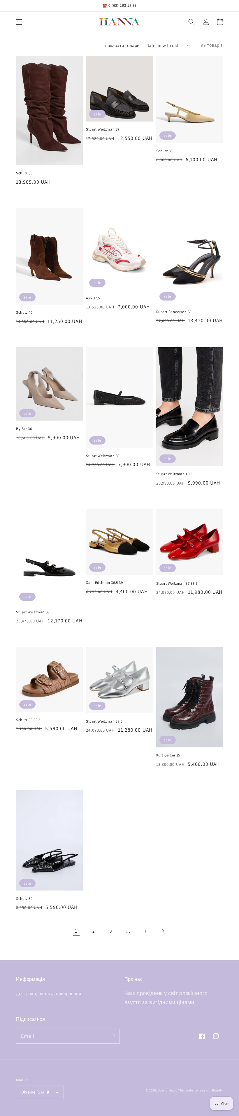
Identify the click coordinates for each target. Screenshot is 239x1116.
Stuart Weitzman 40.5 (174, 473)
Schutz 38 (24, 173)
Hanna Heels (167, 1090)
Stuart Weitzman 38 (33, 612)
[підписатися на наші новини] (112, 1036)
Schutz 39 (24, 898)
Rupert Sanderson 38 (173, 311)
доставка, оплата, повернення (48, 993)
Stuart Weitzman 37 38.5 (177, 583)
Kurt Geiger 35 (168, 755)
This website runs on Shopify (200, 1090)
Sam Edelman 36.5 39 (104, 582)
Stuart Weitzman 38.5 (104, 721)
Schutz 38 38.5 (28, 719)
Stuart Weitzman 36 (102, 455)
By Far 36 (24, 428)
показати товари (122, 45)
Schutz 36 (164, 150)
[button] (19, 22)
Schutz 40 (24, 312)
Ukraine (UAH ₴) (36, 1092)
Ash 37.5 (93, 298)
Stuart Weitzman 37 (102, 129)
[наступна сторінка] (163, 931)
